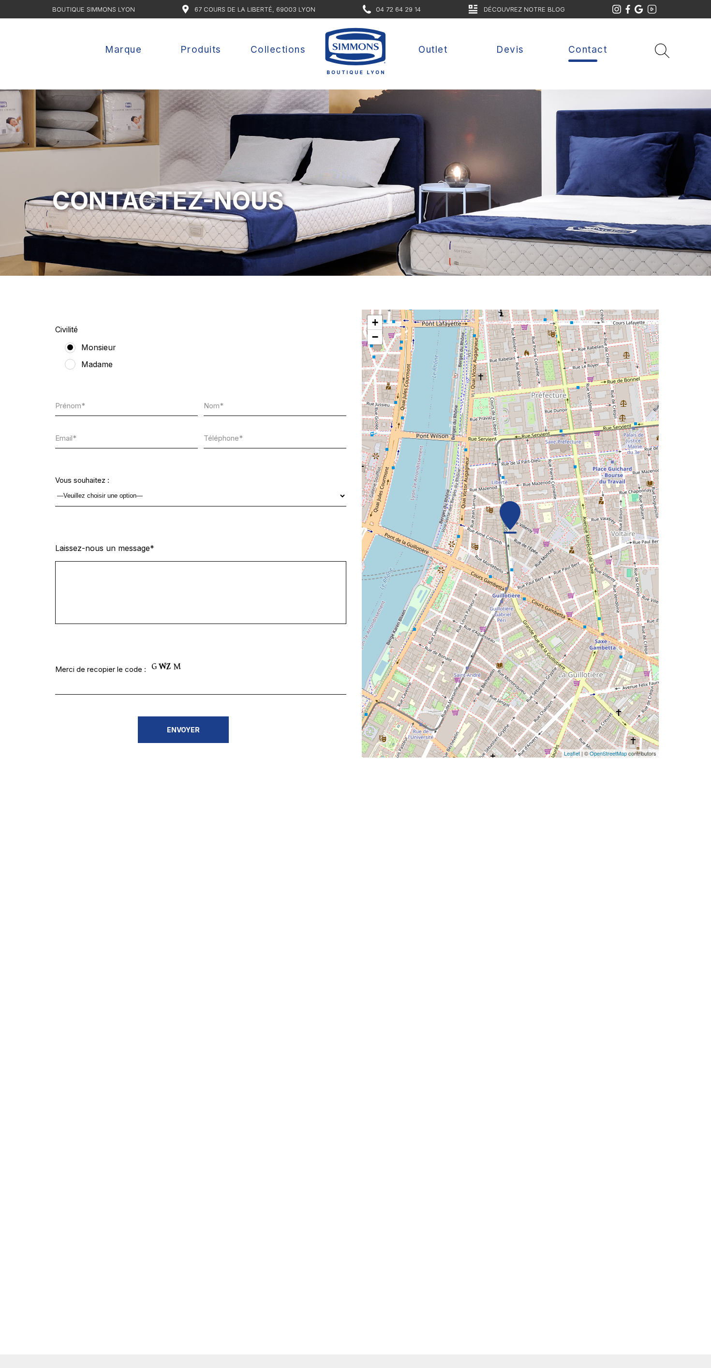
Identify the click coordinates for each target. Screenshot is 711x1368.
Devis (510, 49)
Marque (123, 49)
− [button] (375, 337)
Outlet (432, 49)
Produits (201, 49)
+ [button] (375, 322)
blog (524, 9)
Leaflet (572, 753)
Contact (587, 49)
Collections (278, 49)
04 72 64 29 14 (398, 9)
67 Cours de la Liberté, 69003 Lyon (254, 9)
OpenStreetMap (608, 753)
